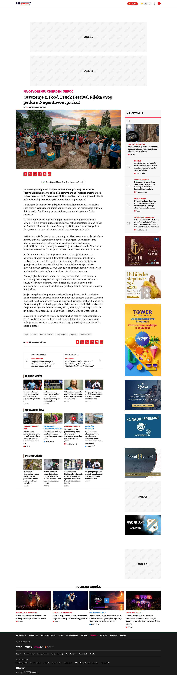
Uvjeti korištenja (71, 654)
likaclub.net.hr (105, 663)
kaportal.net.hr (56, 663)
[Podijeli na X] (30, 174)
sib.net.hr (46, 663)
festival (34, 334)
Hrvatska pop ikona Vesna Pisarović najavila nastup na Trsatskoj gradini (70, 617)
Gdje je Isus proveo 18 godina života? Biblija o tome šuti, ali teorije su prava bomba (73, 395)
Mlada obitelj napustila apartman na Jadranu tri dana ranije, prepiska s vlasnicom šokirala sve (31, 437)
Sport (61, 635)
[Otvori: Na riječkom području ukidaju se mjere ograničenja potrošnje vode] (53, 418)
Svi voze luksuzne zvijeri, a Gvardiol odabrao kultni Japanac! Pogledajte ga (31, 396)
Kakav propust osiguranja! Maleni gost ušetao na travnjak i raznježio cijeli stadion (52, 396)
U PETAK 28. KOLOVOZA (62, 612)
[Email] (44, 174)
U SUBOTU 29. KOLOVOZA (26, 612)
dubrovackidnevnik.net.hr (82, 663)
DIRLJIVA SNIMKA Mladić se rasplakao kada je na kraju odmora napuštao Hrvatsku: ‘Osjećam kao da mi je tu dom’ (146, 223)
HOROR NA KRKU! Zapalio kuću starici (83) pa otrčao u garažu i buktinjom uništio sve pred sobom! (145, 166)
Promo (123, 635)
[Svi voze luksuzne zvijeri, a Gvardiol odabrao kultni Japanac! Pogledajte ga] (32, 385)
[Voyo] (29, 647)
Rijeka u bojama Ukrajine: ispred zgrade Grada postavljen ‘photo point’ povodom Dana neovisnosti (93, 437)
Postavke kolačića (29, 654)
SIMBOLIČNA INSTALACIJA (89, 427)
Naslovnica (21, 635)
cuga (26, 334)
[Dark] (150, 3)
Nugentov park (61, 334)
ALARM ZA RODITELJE (72, 426)
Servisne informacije (57, 654)
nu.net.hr (95, 663)
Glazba (20, 622)
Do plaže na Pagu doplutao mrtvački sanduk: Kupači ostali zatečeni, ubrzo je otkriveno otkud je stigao (145, 204)
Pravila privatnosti (42, 654)
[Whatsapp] (40, 174)
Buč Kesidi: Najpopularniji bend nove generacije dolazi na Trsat (31, 617)
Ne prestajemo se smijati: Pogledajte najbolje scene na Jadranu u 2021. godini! (43, 363)
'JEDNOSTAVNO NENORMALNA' (144, 217)
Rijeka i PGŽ (50, 441)
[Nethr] (49, 647)
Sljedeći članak (100, 360)
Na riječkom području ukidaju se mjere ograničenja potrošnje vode (53, 435)
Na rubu (138, 211)
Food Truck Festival (46, 334)
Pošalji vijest (83, 654)
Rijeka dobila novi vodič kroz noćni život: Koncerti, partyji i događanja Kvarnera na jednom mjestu (105, 618)
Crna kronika (140, 173)
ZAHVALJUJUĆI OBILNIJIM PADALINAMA (53, 427)
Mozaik (84, 635)
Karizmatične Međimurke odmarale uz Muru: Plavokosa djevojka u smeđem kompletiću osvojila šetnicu (73, 477)
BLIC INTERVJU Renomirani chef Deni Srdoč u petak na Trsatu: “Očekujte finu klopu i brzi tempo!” (79, 363)
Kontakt (92, 654)
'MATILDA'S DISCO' (133, 612)
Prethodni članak (26, 360)
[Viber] (35, 174)
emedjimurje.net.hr (21, 663)
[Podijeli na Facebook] (25, 174)
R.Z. (27, 107)
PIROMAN (137, 161)
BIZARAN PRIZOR (140, 199)
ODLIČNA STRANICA (97, 612)
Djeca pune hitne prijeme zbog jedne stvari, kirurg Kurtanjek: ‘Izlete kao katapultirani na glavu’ (73, 435)
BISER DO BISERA (37, 359)
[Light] (142, 3)
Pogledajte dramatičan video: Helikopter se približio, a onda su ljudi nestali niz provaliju (31, 477)
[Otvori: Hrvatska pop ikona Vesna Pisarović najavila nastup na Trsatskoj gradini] (70, 600)
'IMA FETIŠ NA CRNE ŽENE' (30, 427)
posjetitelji (73, 334)
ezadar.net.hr (68, 663)
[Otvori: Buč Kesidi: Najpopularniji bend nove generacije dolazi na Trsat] (33, 600)
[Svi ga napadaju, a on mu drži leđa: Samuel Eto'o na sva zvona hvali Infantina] (94, 385)
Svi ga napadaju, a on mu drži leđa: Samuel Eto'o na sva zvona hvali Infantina (93, 395)
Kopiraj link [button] (49, 174)
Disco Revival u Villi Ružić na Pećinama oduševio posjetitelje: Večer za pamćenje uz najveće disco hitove (143, 619)
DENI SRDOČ (69, 359)
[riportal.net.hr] (20, 668)
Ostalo (27, 446)
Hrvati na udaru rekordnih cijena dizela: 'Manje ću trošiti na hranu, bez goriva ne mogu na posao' (52, 477)
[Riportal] (23, 3)
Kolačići (18, 654)
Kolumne (113, 635)
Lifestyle (93, 635)
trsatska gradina (85, 334)
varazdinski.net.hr (35, 663)
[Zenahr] (38, 647)
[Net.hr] (19, 647)
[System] (146, 3)
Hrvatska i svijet (71, 444)
